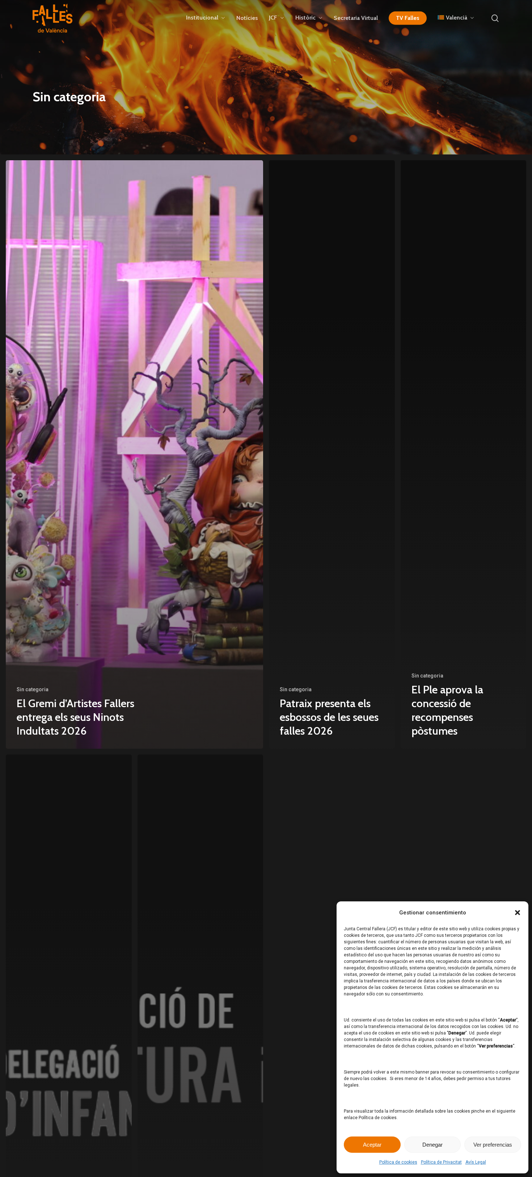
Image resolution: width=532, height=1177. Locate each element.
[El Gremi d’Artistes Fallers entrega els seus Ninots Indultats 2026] (134, 454)
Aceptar (372, 1145)
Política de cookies (398, 1162)
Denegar (432, 1145)
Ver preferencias (492, 1145)
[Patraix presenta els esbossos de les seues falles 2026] (332, 454)
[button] (517, 912)
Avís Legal (475, 1162)
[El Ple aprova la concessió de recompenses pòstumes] (464, 454)
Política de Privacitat (441, 1162)
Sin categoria (32, 689)
